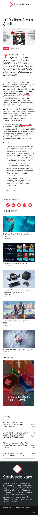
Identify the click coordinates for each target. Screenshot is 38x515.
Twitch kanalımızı (25, 124)
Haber (6, 48)
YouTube (13, 98)
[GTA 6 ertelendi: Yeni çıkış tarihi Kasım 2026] (19, 310)
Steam (13, 190)
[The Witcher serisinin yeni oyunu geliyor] (19, 339)
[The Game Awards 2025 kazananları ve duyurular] (19, 224)
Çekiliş (6, 190)
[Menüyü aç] (19, 12)
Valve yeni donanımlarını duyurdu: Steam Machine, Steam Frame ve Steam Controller (18, 292)
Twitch (26, 93)
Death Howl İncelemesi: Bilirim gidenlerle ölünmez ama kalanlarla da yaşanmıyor (15, 435)
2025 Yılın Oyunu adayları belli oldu (16, 263)
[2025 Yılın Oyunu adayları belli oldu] (19, 252)
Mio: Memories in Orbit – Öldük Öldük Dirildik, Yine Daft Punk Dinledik (15, 424)
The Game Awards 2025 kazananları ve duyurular (13, 454)
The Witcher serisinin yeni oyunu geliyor (18, 349)
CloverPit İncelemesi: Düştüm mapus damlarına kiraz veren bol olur (15, 445)
